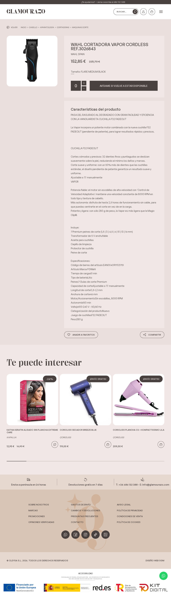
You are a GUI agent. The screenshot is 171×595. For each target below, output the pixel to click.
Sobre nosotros (38, 504)
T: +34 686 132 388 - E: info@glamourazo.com (142, 484)
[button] (135, 11)
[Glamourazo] (26, 11)
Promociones (36, 516)
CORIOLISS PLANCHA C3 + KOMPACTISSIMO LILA (138, 430)
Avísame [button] (123, 85)
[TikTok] (95, 534)
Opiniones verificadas (41, 522)
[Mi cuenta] (143, 11)
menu (161, 12)
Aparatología (47, 27)
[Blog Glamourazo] (105, 534)
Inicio (23, 27)
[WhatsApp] (163, 576)
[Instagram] (85, 534)
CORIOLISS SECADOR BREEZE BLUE (78, 430)
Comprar (108, 444)
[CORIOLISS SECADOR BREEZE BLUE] (85, 399)
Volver (14, 27)
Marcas (33, 510)
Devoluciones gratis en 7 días (85, 484)
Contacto (77, 522)
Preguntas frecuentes (84, 516)
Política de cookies (128, 522)
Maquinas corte (80, 27)
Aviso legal (124, 504)
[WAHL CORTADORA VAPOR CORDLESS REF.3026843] (32, 61)
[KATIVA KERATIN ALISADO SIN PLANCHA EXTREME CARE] (32, 399)
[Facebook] (75, 534)
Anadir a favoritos (83, 334)
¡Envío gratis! (98, 379)
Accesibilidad (85, 573)
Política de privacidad (130, 510)
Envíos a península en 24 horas (28, 484)
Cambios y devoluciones (85, 510)
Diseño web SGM (155, 560)
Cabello (33, 27)
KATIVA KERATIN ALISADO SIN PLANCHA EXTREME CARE (32, 431)
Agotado (54, 444)
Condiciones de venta (130, 516)
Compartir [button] (154, 334)
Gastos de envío (81, 504)
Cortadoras (63, 27)
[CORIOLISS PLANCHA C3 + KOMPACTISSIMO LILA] (138, 399)
